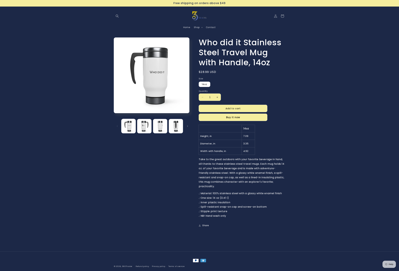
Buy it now (233, 117)
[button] (117, 16)
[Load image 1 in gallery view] (128, 126)
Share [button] (205, 225)
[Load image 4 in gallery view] (176, 126)
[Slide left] (117, 126)
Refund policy (142, 266)
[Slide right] (187, 126)
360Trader (127, 266)
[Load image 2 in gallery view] (144, 126)
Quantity (203, 91)
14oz (204, 84)
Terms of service (176, 266)
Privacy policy (158, 266)
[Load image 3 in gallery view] (160, 126)
